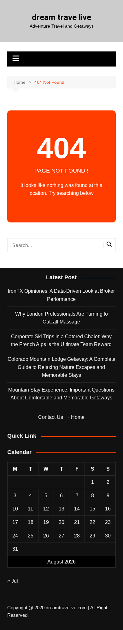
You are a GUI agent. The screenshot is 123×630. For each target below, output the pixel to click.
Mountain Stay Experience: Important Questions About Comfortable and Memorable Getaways (61, 394)
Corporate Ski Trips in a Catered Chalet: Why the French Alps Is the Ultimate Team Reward (61, 340)
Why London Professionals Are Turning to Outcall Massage (61, 318)
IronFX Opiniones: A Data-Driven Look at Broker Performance (61, 295)
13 (61, 508)
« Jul (12, 581)
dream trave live (61, 17)
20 (61, 522)
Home (78, 417)
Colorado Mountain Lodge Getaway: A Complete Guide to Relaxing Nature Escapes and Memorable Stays (61, 367)
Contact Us (50, 417)
